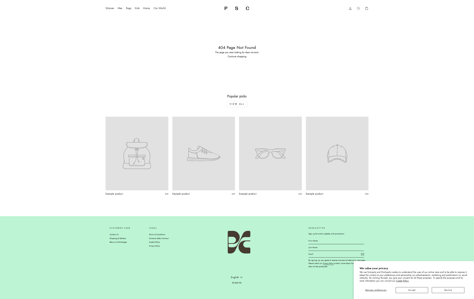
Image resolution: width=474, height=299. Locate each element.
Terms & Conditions (157, 234)
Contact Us (114, 234)
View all (237, 104)
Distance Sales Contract (159, 238)
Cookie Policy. (402, 281)
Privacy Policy (154, 246)
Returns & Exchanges (118, 242)
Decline (448, 290)
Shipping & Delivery (118, 238)
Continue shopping (237, 56)
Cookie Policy (154, 242)
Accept (411, 290)
